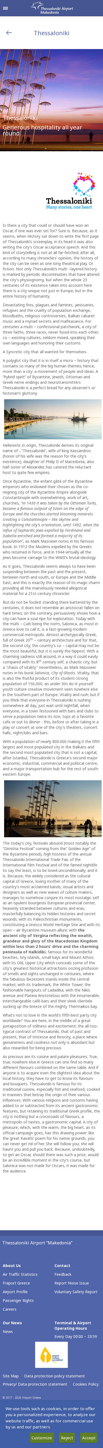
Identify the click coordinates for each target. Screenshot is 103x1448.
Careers (9, 1309)
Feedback (62, 1274)
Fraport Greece (16, 1283)
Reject (67, 1437)
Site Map (11, 1376)
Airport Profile (15, 1291)
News (8, 1331)
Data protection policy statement (54, 1376)
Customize (42, 1437)
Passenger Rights (18, 1300)
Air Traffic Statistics (20, 1274)
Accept (89, 1437)
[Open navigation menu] (5, 8)
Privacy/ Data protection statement (35, 1384)
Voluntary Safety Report (76, 1291)
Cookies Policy (86, 1384)
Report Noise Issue (71, 1283)
